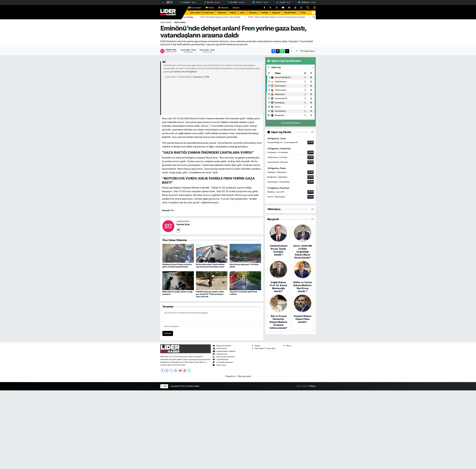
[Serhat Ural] (168, 226)
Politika (264, 13)
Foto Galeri (196, 8)
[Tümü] (312, 209)
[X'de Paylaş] (278, 51)
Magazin (276, 13)
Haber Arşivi (221, 365)
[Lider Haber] (168, 12)
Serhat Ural (182, 224)
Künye (288, 346)
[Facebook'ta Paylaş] (273, 51)
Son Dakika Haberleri (224, 362)
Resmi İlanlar (290, 13)
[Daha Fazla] (287, 51)
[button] (313, 13)
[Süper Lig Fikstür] (312, 132)
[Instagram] (171, 370)
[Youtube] (180, 370)
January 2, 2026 (202, 77)
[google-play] (244, 376)
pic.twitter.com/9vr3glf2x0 (184, 72)
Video (211, 8)
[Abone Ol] (307, 51)
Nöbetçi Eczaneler (223, 346)
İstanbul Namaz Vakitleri (226, 351)
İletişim (236, 8)
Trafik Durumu (221, 354)
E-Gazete (304, 13)
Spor (242, 13)
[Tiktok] (185, 370)
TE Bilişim (312, 386)
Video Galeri (165, 22)
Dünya (233, 13)
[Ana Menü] (313, 7)
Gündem (253, 13)
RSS (165, 386)
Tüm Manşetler (222, 359)
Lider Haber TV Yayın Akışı (265, 348)
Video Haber (180, 22)
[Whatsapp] (189, 370)
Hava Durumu (221, 348)
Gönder (167, 333)
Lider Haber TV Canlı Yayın (202, 13)
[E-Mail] (178, 230)
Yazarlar (224, 8)
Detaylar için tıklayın (290, 123)
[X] (167, 370)
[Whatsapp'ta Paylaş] (282, 51)
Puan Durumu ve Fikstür (225, 357)
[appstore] (231, 376)
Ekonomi (222, 13)
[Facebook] (162, 370)
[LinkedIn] (176, 370)
